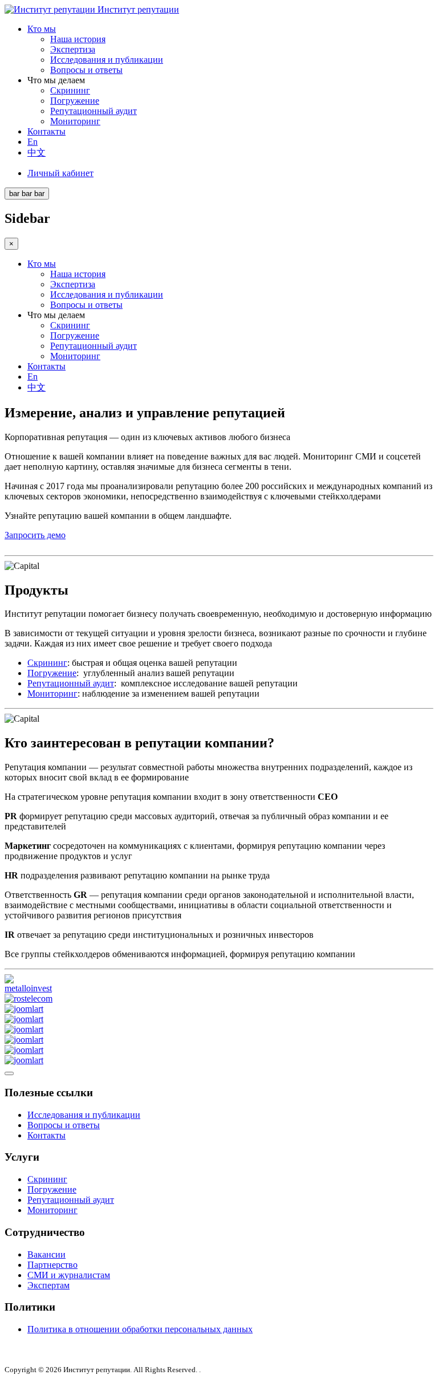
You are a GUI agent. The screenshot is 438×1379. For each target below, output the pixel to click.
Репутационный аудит (93, 111)
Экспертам (48, 1285)
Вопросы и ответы (86, 70)
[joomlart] (24, 1009)
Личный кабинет (60, 173)
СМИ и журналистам (68, 1275)
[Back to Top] (9, 1073)
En (32, 142)
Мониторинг (75, 121)
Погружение (74, 100)
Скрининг (70, 90)
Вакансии (46, 1254)
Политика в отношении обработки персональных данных (140, 1329)
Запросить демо (35, 535)
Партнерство (52, 1265)
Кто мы (41, 29)
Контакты (46, 131)
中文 (36, 152)
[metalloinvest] (31, 988)
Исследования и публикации (106, 59)
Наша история (78, 39)
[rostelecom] (28, 998)
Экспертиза (72, 49)
